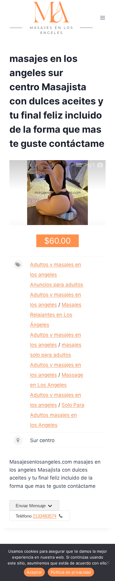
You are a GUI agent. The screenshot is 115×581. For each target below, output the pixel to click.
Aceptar (34, 572)
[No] (108, 562)
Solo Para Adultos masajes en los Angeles (57, 415)
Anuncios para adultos (56, 285)
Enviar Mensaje (31, 505)
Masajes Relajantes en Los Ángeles (55, 315)
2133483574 (44, 515)
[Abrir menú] (102, 17)
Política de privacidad (71, 572)
